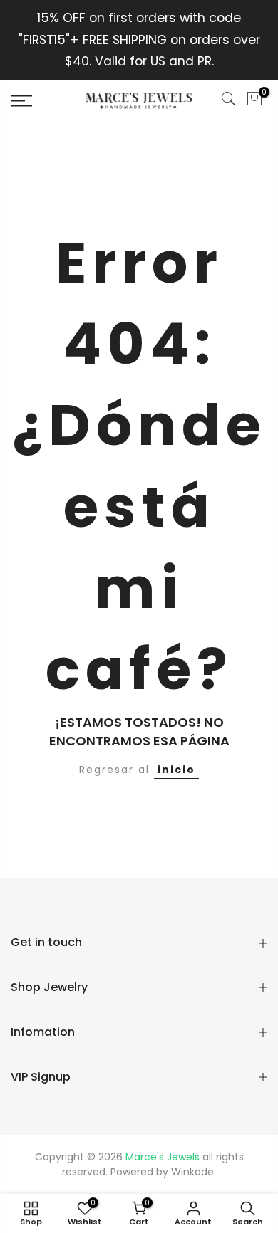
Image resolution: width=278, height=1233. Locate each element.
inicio (176, 769)
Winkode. (193, 1172)
